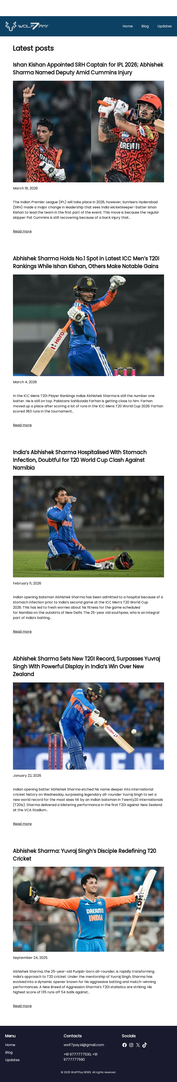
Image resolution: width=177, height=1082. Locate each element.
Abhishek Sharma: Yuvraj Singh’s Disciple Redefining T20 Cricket (84, 854)
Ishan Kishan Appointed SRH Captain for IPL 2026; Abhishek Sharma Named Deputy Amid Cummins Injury (88, 68)
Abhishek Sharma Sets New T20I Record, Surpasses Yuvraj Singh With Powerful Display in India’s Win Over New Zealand (86, 666)
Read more (22, 231)
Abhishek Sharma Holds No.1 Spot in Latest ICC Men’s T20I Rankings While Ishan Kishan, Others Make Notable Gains (86, 262)
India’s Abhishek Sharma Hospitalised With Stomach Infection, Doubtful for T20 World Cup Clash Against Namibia (80, 460)
